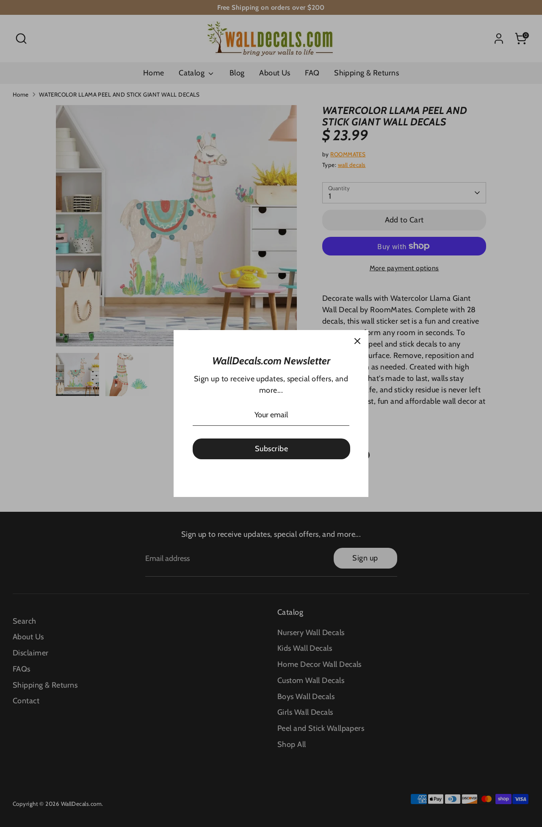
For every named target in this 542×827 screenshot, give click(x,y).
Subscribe (271, 448)
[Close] (357, 341)
